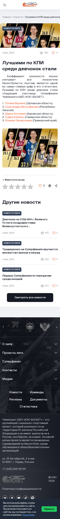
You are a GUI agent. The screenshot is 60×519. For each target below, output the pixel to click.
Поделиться (56, 185)
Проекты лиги (12, 353)
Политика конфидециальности (21, 488)
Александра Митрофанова (22, 106)
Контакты (9, 370)
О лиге (7, 344)
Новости (18, 17)
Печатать (49, 185)
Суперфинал (11, 361)
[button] (3, 327)
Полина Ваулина (15, 103)
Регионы (15, 399)
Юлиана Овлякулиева (18, 120)
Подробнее (28, 515)
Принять (49, 509)
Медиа (7, 379)
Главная (6, 17)
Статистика (28, 406)
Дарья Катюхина (15, 113)
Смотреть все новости (30, 297)
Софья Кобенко (14, 117)
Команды (37, 392)
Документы (38, 399)
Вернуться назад (14, 180)
